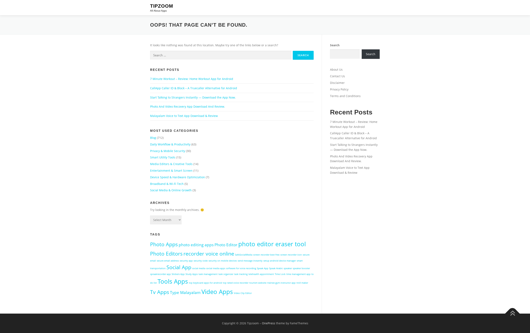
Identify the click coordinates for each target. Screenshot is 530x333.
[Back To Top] (512, 313)
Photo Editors (166, 253)
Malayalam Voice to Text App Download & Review (184, 116)
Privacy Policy (339, 89)
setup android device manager (279, 260)
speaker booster (301, 268)
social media (198, 268)
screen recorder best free (266, 254)
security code (201, 260)
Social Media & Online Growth (171, 190)
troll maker (302, 282)
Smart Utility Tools (162, 157)
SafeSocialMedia (243, 254)
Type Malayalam (185, 292)
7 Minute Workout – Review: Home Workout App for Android (191, 79)
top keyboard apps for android (205, 282)
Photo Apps (164, 244)
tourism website (257, 282)
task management (208, 274)
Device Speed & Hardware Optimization (177, 177)
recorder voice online (208, 253)
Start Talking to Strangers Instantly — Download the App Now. (193, 97)
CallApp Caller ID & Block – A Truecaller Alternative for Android (193, 88)
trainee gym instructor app (281, 282)
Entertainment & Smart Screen (171, 170)
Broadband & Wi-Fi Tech (167, 184)
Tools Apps (173, 281)
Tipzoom (161, 6)
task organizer (225, 274)
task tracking (241, 274)
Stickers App (178, 274)
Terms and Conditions (345, 96)
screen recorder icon (291, 254)
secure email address (168, 260)
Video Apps (217, 292)
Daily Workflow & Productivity (170, 144)
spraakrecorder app (160, 274)
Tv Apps (159, 292)
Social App (178, 267)
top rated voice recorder (235, 282)
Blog (153, 138)
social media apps (215, 268)
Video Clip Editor (243, 293)
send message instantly (250, 260)
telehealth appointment (261, 274)
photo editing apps (196, 244)
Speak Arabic (276, 268)
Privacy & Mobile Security (167, 151)
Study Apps (192, 274)
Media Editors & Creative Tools (171, 164)
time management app (298, 274)
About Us (336, 69)
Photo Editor (225, 244)
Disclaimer (337, 83)
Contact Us (337, 76)
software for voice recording (241, 268)
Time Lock (280, 274)
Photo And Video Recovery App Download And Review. (187, 106)
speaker (288, 268)
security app (186, 260)
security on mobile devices (222, 260)
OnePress (268, 323)
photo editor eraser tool (272, 244)
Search (335, 45)
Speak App (262, 268)
